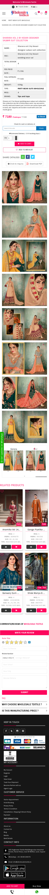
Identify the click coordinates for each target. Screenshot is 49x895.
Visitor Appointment (11, 800)
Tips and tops (24, 96)
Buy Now (37, 886)
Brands (6, 835)
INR (34, 7)
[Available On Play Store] (13, 7)
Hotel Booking (9, 803)
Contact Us (8, 829)
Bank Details (8, 838)
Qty (5, 138)
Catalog (6, 547)
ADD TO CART (12, 886)
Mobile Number (7, 654)
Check (41, 128)
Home (4, 20)
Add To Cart (16, 547)
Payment (7, 815)
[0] (41, 14)
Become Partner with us (12, 785)
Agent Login (8, 789)
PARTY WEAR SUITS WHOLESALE (19, 20)
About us (7, 826)
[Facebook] (28, 157)
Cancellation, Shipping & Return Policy (17, 812)
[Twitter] (33, 157)
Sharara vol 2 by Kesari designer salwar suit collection (24, 25)
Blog (5, 832)
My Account (8, 770)
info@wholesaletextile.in (22, 862)
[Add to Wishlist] (2, 491)
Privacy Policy (8, 806)
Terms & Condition (10, 809)
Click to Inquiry (16, 164)
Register (7, 773)
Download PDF (35, 164)
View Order (8, 779)
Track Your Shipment (11, 782)
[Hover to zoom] (24, 187)
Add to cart (25, 144)
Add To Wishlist (25, 150)
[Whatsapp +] (23, 157)
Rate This (6, 638)
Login (6, 776)
